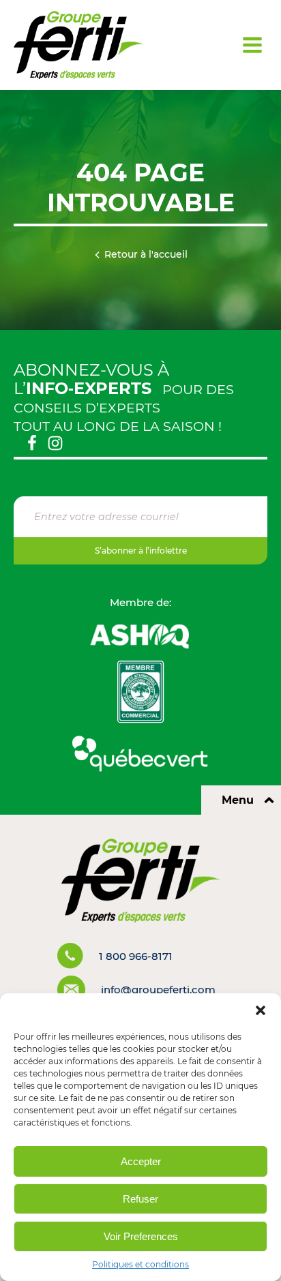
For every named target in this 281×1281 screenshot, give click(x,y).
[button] (260, 1010)
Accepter (141, 1161)
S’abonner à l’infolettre (141, 550)
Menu (238, 800)
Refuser (140, 1199)
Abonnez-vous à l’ (91, 379)
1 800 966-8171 (136, 956)
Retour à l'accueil (146, 254)
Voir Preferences (141, 1236)
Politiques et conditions (140, 1264)
